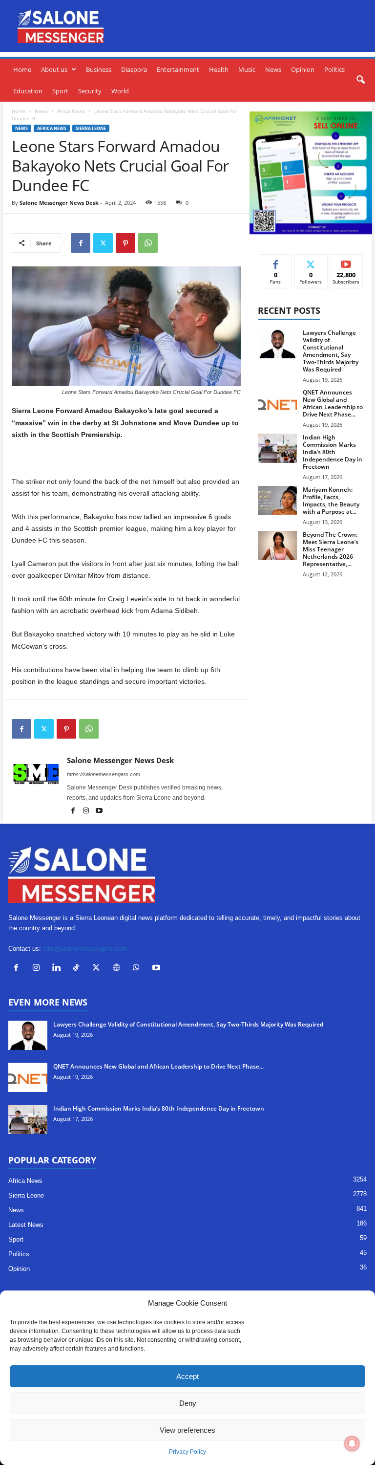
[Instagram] (86, 811)
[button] (360, 80)
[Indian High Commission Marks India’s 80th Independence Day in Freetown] (277, 448)
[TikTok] (78, 968)
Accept (187, 1376)
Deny (187, 1403)
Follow (310, 261)
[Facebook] (80, 243)
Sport (60, 91)
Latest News (25, 1224)
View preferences (187, 1430)
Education (27, 91)
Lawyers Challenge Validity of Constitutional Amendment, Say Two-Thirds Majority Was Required (330, 350)
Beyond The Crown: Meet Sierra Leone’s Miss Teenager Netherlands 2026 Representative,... (330, 549)
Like (275, 261)
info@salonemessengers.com (85, 948)
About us (54, 69)
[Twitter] (103, 243)
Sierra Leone (91, 128)
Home (22, 69)
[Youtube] (99, 811)
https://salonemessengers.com (103, 774)
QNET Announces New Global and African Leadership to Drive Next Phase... (333, 403)
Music (246, 69)
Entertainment (178, 69)
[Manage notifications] (352, 1443)
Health (219, 69)
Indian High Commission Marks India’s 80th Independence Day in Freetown (332, 452)
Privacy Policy (187, 1451)
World (120, 91)
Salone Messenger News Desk (59, 202)
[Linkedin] (58, 968)
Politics (334, 69)
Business (98, 69)
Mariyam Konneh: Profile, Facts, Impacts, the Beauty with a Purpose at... (331, 500)
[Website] (118, 968)
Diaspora (134, 69)
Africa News (71, 111)
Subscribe (346, 261)
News (273, 69)
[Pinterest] (125, 243)
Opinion (302, 69)
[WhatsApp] (148, 243)
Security (90, 91)
